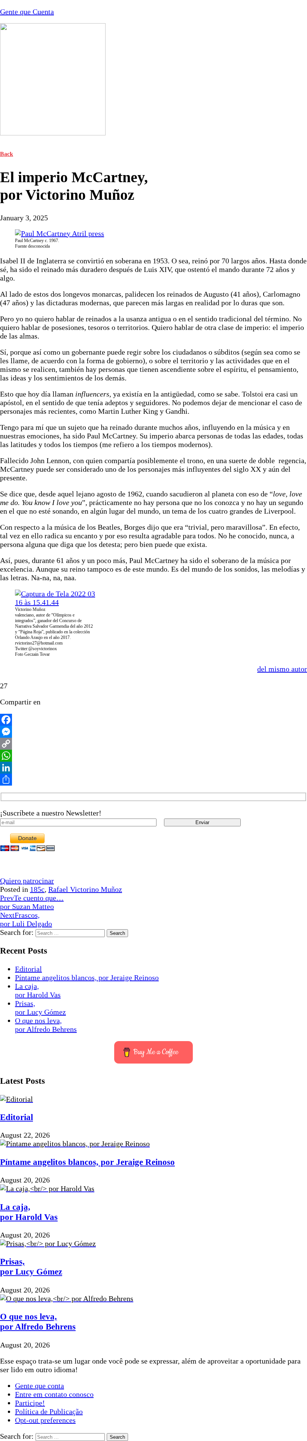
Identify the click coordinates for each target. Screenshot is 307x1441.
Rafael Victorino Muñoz (85, 889)
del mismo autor (282, 669)
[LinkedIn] (153, 768)
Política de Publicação (49, 1411)
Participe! (30, 1403)
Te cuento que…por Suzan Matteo (32, 902)
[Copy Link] (153, 744)
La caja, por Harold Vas (38, 990)
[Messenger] (153, 732)
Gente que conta (39, 1386)
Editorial (28, 969)
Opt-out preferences (45, 1420)
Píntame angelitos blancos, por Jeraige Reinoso (87, 977)
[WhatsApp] (153, 756)
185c (37, 889)
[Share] (153, 780)
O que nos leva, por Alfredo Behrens (46, 1024)
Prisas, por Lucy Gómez (40, 1007)
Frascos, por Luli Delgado (26, 919)
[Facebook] (153, 720)
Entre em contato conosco (54, 1394)
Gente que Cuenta (27, 11)
